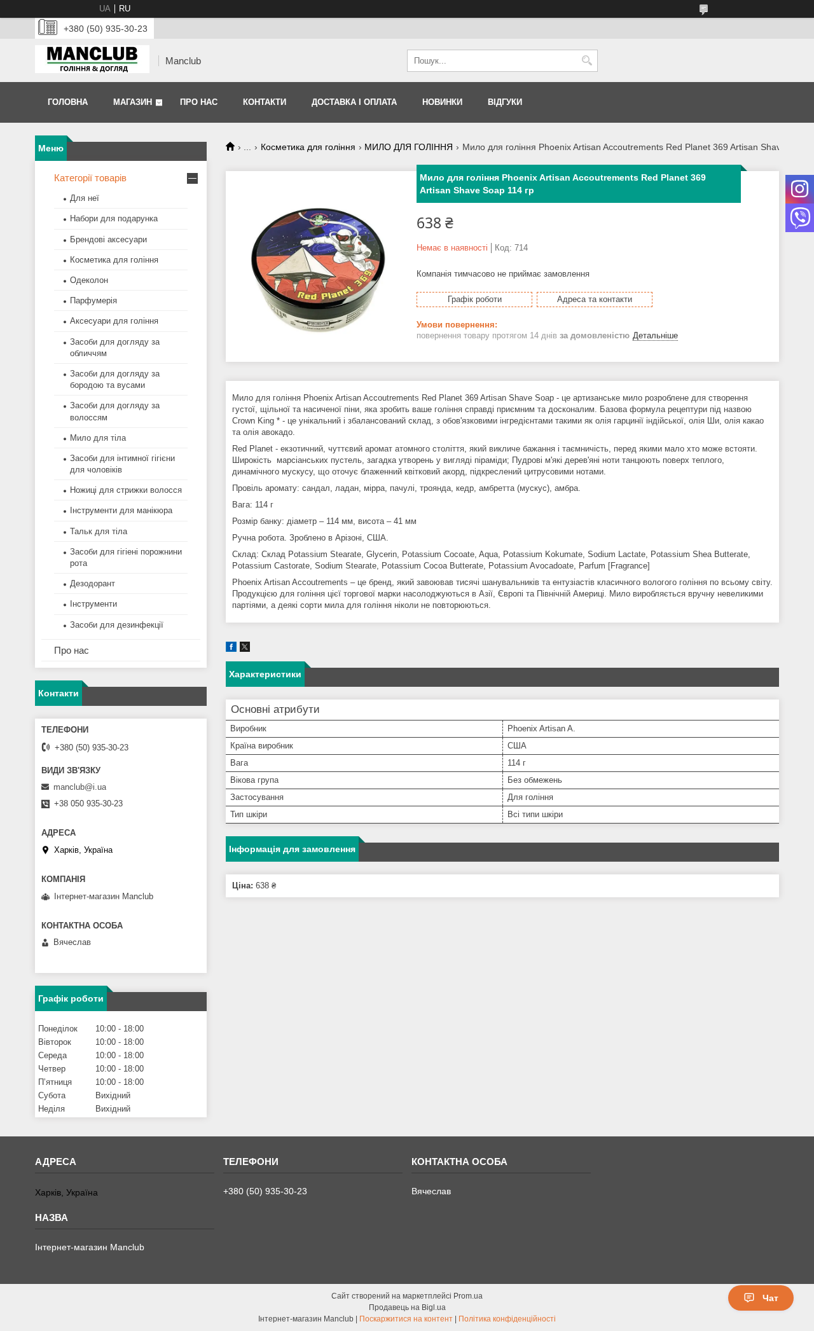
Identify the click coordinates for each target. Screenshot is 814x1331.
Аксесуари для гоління (114, 321)
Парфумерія (93, 300)
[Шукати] (587, 61)
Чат (770, 1298)
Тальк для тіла (98, 531)
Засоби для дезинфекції (116, 625)
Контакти (264, 102)
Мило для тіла (98, 438)
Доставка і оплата (354, 102)
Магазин (132, 102)
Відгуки (505, 102)
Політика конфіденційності (507, 1318)
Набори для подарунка (114, 218)
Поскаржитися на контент (406, 1318)
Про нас (198, 102)
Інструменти (93, 604)
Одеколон (89, 280)
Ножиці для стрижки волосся (126, 490)
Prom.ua (468, 1296)
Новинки (442, 102)
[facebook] (231, 649)
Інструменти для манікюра (121, 510)
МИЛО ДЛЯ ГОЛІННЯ (408, 147)
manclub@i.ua (79, 787)
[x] (245, 649)
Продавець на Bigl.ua (407, 1307)
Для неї (84, 198)
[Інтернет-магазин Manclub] (92, 60)
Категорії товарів (90, 177)
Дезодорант (92, 583)
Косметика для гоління (308, 147)
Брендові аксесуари (108, 239)
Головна (68, 102)
